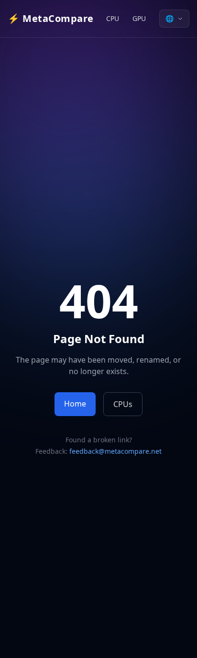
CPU (112, 18)
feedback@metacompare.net (115, 451)
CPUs (122, 404)
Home (75, 403)
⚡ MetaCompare (51, 18)
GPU (139, 18)
